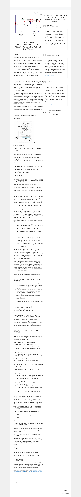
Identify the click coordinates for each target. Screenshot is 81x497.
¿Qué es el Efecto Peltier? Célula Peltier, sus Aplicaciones (29, 482)
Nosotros (66, 491)
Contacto (66, 490)
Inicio (39, 8)
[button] (43, 8)
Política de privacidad (66, 494)
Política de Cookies (65, 493)
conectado (56, 112)
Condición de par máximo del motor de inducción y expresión (29, 483)
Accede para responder (49, 47)
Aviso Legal (66, 488)
